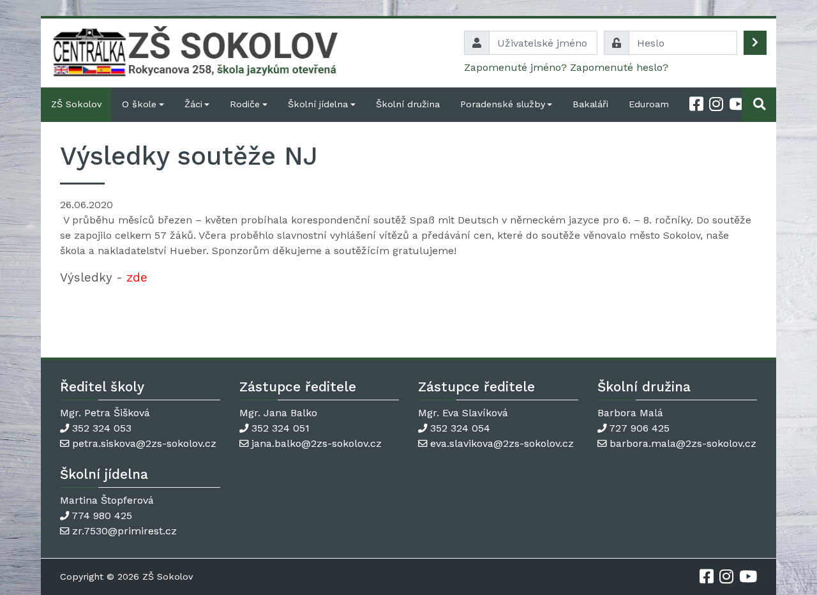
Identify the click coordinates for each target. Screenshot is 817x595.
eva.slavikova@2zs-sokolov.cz (502, 443)
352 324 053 (101, 428)
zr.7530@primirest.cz (124, 531)
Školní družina (408, 104)
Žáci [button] (193, 104)
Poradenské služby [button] (502, 104)
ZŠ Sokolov (76, 104)
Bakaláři (590, 104)
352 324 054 (460, 428)
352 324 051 (280, 428)
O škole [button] (139, 104)
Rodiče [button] (245, 104)
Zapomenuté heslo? (619, 67)
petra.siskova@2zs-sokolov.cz (144, 443)
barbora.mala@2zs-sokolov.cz (683, 443)
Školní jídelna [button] (318, 104)
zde (136, 278)
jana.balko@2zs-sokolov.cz (316, 443)
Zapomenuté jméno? (515, 67)
